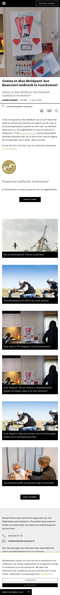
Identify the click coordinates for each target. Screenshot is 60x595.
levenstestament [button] (28, 133)
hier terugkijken (9, 149)
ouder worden (10, 100)
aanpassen (30, 580)
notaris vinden (47, 3)
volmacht (28, 107)
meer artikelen (30, 497)
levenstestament (14, 107)
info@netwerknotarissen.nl (21, 541)
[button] (55, 111)
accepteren (30, 585)
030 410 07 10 (15, 536)
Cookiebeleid (47, 574)
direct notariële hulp (12, 592)
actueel (23, 100)
